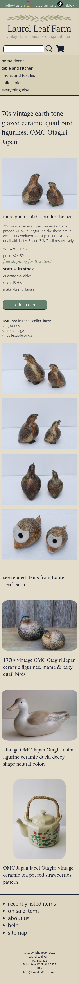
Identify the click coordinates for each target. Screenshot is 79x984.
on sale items (24, 910)
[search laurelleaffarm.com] (50, 49)
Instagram (40, 5)
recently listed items (32, 903)
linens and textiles (18, 75)
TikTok (69, 5)
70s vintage (15, 330)
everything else (15, 90)
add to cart (25, 304)
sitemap (17, 932)
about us (18, 918)
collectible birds (19, 335)
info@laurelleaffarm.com (39, 972)
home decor (13, 60)
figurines (13, 325)
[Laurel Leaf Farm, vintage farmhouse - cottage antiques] (39, 27)
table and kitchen (17, 68)
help (13, 925)
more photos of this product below (37, 217)
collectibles (12, 82)
